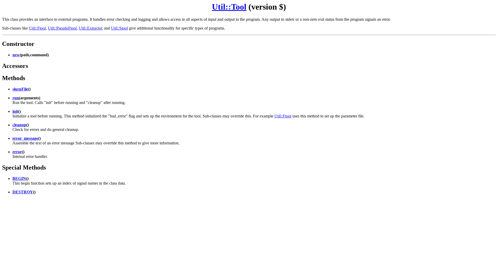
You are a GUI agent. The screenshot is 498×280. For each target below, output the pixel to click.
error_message (25, 138)
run (15, 98)
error (17, 152)
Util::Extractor (90, 28)
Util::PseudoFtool (62, 28)
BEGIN (19, 178)
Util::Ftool (37, 28)
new (16, 55)
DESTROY (22, 192)
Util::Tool (229, 6)
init (15, 111)
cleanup (19, 125)
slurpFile (20, 89)
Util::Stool (119, 28)
